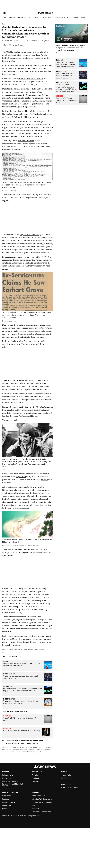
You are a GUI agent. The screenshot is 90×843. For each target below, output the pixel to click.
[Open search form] (85, 12)
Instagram (35, 781)
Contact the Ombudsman (41, 812)
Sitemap (5, 808)
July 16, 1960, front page (30, 234)
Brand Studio (7, 805)
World (31, 18)
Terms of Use (66, 784)
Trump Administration (15, 743)
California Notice (67, 778)
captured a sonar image (39, 636)
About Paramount (38, 796)
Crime (82, 18)
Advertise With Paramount (42, 799)
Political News (7, 775)
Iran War (12, 18)
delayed (44, 480)
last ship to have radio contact (15, 130)
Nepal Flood (21, 18)
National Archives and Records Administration (24, 740)
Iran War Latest (7, 778)
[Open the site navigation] (17, 13)
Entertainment (72, 18)
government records (28, 55)
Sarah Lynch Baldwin (26, 649)
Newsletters (6, 796)
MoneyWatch (60, 18)
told (4, 612)
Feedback (35, 808)
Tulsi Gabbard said (40, 89)
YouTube (35, 775)
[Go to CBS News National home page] (45, 12)
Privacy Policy (66, 775)
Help (33, 805)
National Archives (26, 140)
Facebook (35, 778)
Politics (38, 18)
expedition (21, 476)
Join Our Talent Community (42, 802)
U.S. (5, 18)
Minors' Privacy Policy (69, 788)
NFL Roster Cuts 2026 (10, 781)
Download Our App (9, 802)
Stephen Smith (8, 649)
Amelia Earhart (31, 743)
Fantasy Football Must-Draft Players (12, 785)
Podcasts (5, 799)
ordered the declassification (30, 78)
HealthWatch (48, 18)
